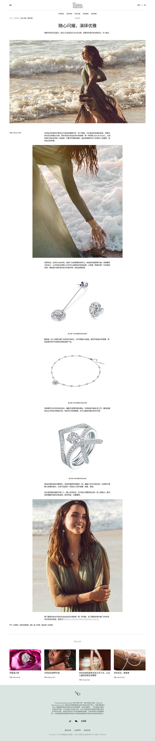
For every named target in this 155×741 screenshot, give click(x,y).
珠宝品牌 (43, 625)
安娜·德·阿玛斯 (35, 625)
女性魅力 (15, 625)
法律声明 (77, 730)
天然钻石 (61, 14)
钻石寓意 (50, 625)
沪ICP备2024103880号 (98, 734)
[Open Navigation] (14, 5)
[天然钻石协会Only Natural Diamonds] (77, 5)
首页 (10, 18)
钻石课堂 (94, 14)
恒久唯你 (69, 14)
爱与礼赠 (77, 14)
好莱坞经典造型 (24, 625)
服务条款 (68, 730)
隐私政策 (87, 730)
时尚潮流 (85, 14)
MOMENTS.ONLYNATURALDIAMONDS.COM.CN (81, 619)
